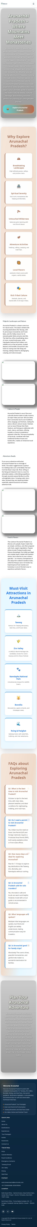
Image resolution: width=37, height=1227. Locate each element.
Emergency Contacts (8, 1161)
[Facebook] (8, 1211)
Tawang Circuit (6, 1164)
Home (3, 1121)
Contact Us (5, 1144)
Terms (13, 1224)
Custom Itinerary (7, 1155)
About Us (4, 1124)
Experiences (5, 1131)
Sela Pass (5, 1174)
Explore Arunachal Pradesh (17, 109)
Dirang (4, 1171)
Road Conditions (7, 1158)
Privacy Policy (6, 1224)
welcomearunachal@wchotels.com (12, 1182)
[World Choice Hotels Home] (4, 4)
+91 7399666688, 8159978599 (11, 1185)
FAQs (3, 1151)
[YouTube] (12, 1211)
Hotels (4, 1137)
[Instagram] (3, 1211)
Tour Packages (6, 1134)
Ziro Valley (5, 1168)
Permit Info (5, 1141)
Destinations (6, 1128)
